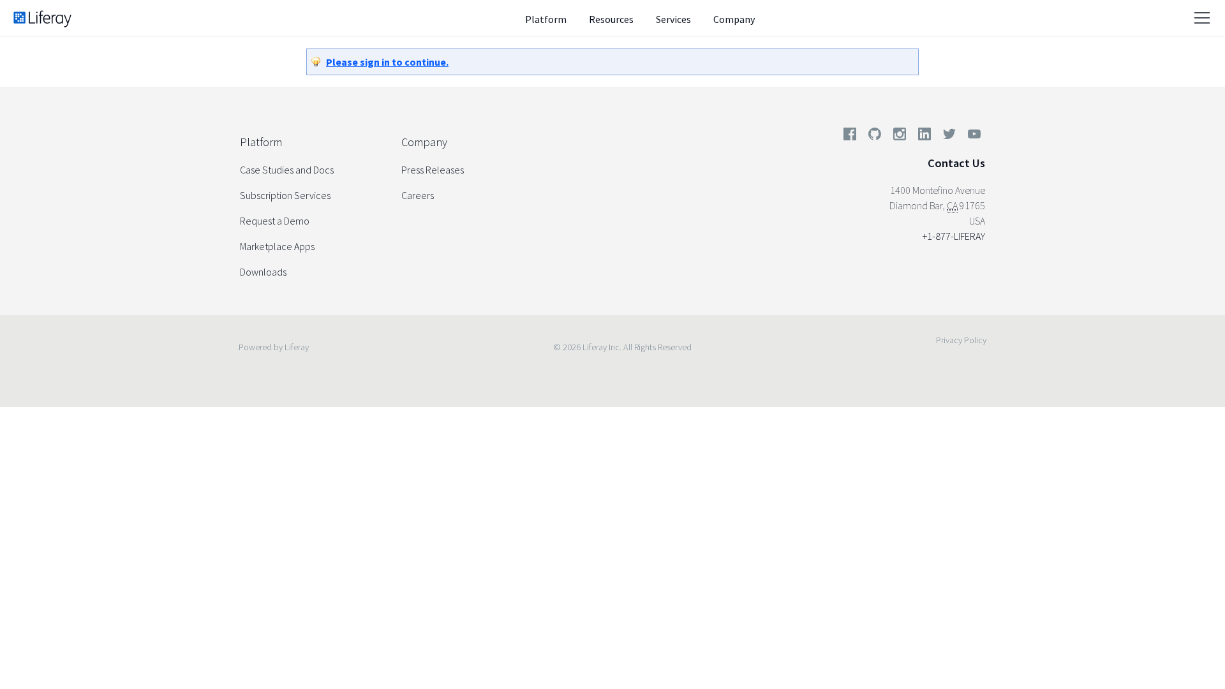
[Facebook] (849, 136)
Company (734, 19)
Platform (546, 19)
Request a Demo (274, 220)
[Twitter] (949, 136)
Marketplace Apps (277, 246)
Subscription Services (285, 195)
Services (673, 19)
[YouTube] (972, 136)
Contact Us (956, 163)
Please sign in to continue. (387, 62)
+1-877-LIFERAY (954, 236)
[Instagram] (899, 136)
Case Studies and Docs (287, 169)
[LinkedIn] (924, 136)
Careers (417, 195)
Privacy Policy (961, 340)
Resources (611, 19)
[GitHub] (874, 136)
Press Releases (432, 169)
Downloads (263, 271)
